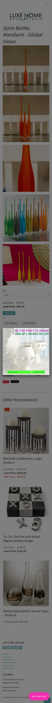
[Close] (49, 328)
